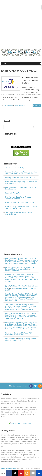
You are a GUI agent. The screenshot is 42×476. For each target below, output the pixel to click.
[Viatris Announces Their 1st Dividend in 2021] (10, 83)
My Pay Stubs (10, 339)
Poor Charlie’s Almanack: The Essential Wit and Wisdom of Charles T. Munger (21, 328)
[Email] (33, 473)
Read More (36, 105)
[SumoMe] (39, 473)
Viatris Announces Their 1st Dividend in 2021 (30, 80)
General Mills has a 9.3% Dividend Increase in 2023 (18, 333)
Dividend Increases (20, 105)
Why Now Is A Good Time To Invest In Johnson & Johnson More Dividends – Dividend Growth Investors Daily (19, 276)
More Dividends (8, 105)
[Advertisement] (21, 22)
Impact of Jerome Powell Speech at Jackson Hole (21, 317)
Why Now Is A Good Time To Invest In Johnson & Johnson (19, 198)
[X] (15, 473)
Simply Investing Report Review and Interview (20, 339)
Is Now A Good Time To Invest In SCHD (19, 203)
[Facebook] (9, 473)
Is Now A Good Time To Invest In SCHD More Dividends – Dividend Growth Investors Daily (21, 286)
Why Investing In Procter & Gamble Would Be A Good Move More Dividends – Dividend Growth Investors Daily (21, 260)
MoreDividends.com (8, 468)
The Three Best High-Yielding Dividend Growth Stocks (19, 213)
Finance (8, 333)
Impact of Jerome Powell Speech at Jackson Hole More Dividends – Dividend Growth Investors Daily (21, 315)
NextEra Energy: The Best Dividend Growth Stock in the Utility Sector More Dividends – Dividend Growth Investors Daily (21, 295)
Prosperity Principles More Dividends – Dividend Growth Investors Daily (19, 268)
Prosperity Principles (12, 193)
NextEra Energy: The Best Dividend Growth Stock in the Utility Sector (21, 207)
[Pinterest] (21, 473)
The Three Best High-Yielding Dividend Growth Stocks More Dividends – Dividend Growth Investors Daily (20, 306)
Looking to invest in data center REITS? (20, 177)
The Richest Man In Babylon (15, 168)
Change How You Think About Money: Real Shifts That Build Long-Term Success (21, 172)
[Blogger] (27, 473)
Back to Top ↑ (36, 468)
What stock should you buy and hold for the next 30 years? (21, 182)
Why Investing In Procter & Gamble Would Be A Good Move (20, 188)
